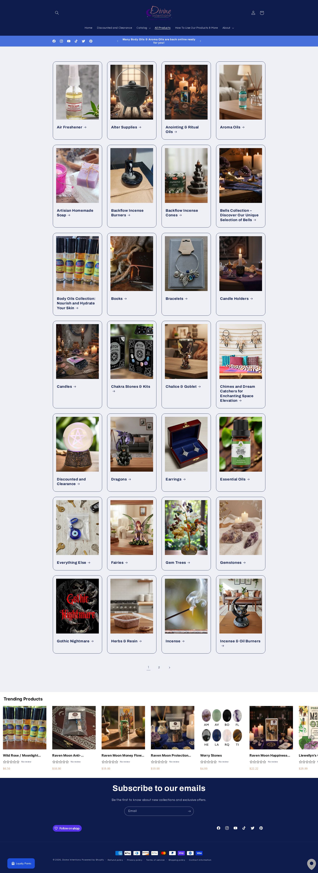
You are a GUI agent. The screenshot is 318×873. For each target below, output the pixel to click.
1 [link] (148, 667)
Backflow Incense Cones (182, 213)
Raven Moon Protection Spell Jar (169, 755)
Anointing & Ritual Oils (182, 129)
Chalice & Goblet (181, 386)
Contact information (200, 860)
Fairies (117, 563)
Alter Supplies (124, 127)
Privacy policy (134, 860)
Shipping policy (177, 860)
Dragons (119, 479)
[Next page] (169, 667)
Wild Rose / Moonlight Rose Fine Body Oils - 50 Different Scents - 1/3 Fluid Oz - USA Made (24, 755)
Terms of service (155, 860)
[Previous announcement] (118, 41)
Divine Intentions (71, 860)
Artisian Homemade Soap (75, 213)
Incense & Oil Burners (240, 641)
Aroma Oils (230, 127)
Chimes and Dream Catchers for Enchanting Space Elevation (237, 393)
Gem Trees (176, 563)
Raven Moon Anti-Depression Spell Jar (69, 755)
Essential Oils (232, 479)
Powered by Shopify (93, 860)
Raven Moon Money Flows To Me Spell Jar (122, 755)
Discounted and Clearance (71, 481)
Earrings (173, 479)
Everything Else (71, 563)
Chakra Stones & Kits (130, 386)
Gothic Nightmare (73, 641)
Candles (64, 386)
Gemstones (231, 563)
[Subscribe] (189, 811)
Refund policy (115, 860)
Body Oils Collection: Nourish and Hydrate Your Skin (76, 303)
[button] (57, 13)
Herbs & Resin (124, 641)
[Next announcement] (200, 41)
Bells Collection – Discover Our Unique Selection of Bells (239, 215)
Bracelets (174, 298)
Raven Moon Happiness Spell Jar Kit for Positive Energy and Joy (269, 755)
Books (117, 298)
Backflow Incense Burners (127, 213)
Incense (173, 641)
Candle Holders (234, 298)
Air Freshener (69, 127)
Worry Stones (211, 755)
